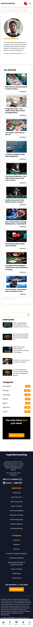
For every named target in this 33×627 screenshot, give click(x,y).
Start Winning (16, 589)
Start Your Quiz (16, 435)
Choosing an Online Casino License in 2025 (15, 245)
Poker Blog (6, 407)
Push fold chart (16, 497)
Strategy (6, 390)
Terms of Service (16, 569)
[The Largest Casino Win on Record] (16, 125)
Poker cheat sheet (16, 502)
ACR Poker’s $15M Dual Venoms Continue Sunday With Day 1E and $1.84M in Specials (20, 372)
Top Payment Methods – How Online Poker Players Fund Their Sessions (15, 178)
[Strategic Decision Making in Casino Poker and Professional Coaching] (16, 258)
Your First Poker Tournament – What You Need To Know (16, 290)
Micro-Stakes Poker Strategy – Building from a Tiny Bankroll (16, 223)
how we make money (6, 609)
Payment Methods (16, 524)
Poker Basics (7, 386)
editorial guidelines (15, 608)
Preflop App (16, 493)
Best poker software (16, 515)
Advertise (16, 545)
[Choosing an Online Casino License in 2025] (16, 236)
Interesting (6, 395)
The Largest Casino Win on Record (14, 133)
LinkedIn (24, 53)
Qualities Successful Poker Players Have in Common (14, 201)
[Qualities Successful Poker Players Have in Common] (16, 192)
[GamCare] (7, 483)
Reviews (5, 399)
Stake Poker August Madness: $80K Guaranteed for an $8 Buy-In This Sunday (21, 349)
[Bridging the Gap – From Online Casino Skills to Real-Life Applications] (16, 101)
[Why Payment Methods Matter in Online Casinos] (16, 79)
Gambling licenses (16, 528)
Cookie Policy (16, 573)
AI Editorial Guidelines (16, 558)
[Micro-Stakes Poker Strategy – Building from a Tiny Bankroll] (16, 214)
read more (23, 91)
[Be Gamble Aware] (12, 479)
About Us (11, 10)
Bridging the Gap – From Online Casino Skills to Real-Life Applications (15, 111)
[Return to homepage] (8, 3)
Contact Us (16, 540)
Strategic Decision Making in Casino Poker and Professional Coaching (16, 267)
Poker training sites (16, 519)
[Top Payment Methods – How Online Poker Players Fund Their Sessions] (16, 169)
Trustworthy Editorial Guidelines (16, 553)
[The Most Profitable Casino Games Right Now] (16, 147)
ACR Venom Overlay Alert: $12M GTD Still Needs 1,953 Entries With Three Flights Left (21, 336)
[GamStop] (17, 483)
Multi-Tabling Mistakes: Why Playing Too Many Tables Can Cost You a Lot (21, 325)
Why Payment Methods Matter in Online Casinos (16, 88)
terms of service (20, 604)
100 (11, 299)
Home (4, 10)
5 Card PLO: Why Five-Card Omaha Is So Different (21, 361)
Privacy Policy (16, 578)
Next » (14, 299)
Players (5, 403)
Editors (19, 10)
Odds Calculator (16, 506)
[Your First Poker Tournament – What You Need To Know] (16, 282)
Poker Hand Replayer (16, 511)
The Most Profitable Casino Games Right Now (15, 155)
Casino (5, 412)
